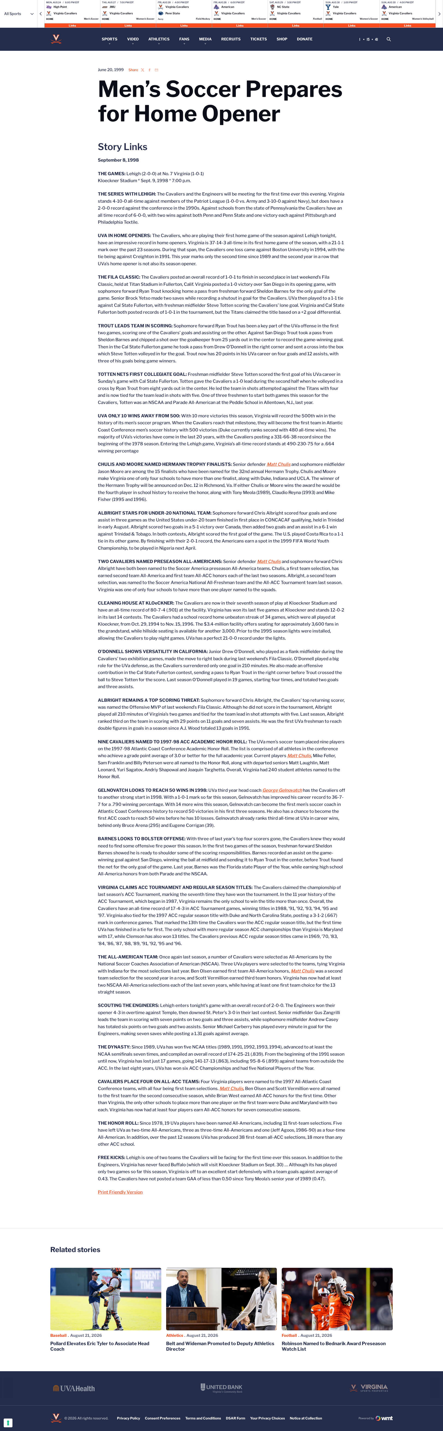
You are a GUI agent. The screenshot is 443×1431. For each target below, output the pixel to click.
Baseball (58, 1335)
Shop (282, 39)
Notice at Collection (306, 1418)
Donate (304, 39)
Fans (184, 39)
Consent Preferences (162, 1418)
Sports (109, 39)
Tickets (258, 39)
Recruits (231, 39)
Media (205, 39)
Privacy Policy (128, 1418)
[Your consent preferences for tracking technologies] (8, 1423)
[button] (41, 14)
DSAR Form (235, 1418)
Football (289, 1335)
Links (72, 25)
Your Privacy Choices (267, 1418)
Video (133, 39)
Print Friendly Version (120, 1192)
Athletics (159, 39)
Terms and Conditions (203, 1418)
